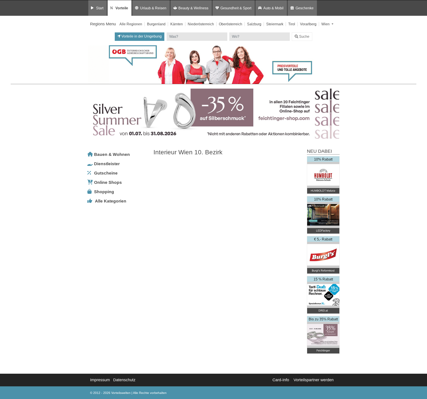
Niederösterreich (201, 24)
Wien (325, 24)
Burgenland (156, 24)
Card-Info (280, 380)
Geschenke (305, 8)
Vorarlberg (308, 24)
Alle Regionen (130, 24)
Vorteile (121, 8)
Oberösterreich (230, 24)
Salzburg (254, 24)
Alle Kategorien (110, 201)
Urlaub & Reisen (153, 8)
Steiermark (274, 24)
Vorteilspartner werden (314, 380)
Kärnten (176, 24)
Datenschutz (124, 380)
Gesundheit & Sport (235, 8)
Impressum (100, 380)
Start (99, 8)
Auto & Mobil (273, 8)
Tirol (291, 24)
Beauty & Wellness (193, 8)
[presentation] (92, 114)
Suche (304, 36)
